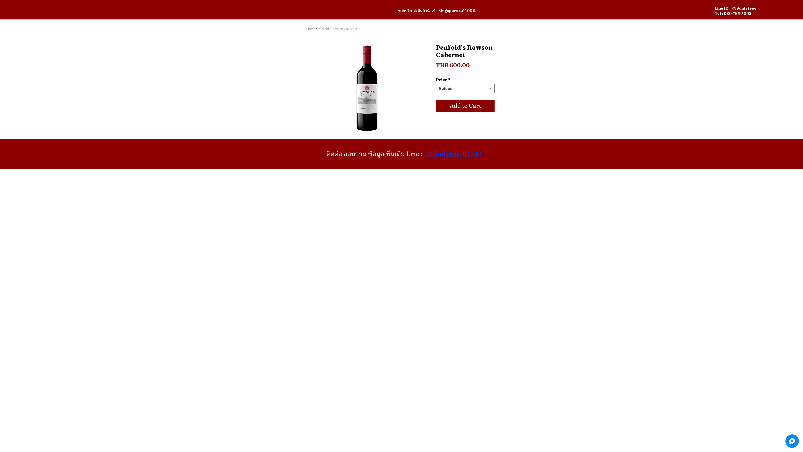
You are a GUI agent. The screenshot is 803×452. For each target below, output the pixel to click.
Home (310, 29)
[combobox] (465, 88)
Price (443, 79)
